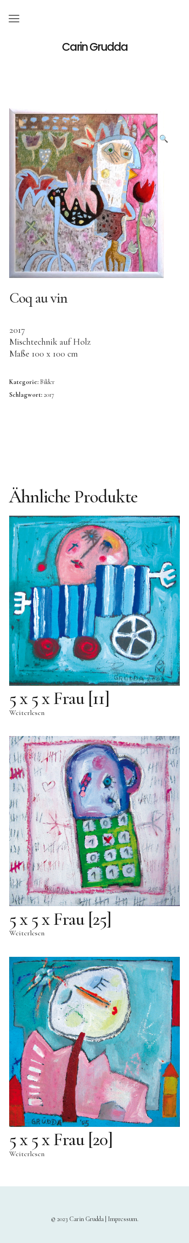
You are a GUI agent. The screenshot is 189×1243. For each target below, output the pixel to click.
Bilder (47, 382)
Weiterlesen (26, 712)
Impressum (122, 1219)
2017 (49, 395)
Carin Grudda (95, 47)
